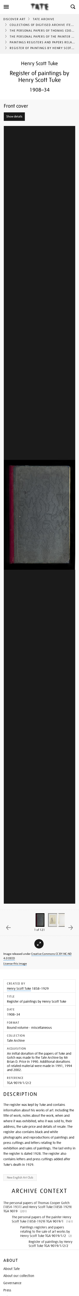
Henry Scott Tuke (39, 63)
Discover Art (14, 19)
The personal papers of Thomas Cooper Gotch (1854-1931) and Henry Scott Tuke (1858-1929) (37, 1205)
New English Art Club (20, 1177)
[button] (72, 6)
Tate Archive (44, 19)
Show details (14, 116)
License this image (15, 963)
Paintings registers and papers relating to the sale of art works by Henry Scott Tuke (45, 1231)
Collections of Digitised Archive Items (43, 25)
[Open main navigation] (15, 6)
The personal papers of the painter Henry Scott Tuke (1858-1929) (41, 1219)
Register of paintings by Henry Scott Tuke (50, 1244)
